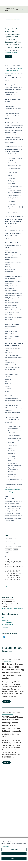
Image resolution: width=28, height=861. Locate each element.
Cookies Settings (14, 849)
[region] (14, 849)
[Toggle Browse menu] (22, 9)
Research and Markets (11, 52)
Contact (7, 586)
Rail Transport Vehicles (11, 543)
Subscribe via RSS (7, 622)
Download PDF (6, 620)
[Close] (26, 839)
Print (3, 617)
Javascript (5, 627)
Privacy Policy (5, 846)
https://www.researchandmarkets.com (12, 608)
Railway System (9, 546)
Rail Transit (8, 541)
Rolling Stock (8, 549)
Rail (15, 538)
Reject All (14, 853)
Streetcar (16, 549)
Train (7, 552)
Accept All (14, 858)
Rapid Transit (18, 546)
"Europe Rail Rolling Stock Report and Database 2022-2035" (13, 71)
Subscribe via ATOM (7, 624)
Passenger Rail (9, 538)
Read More (6, 701)
